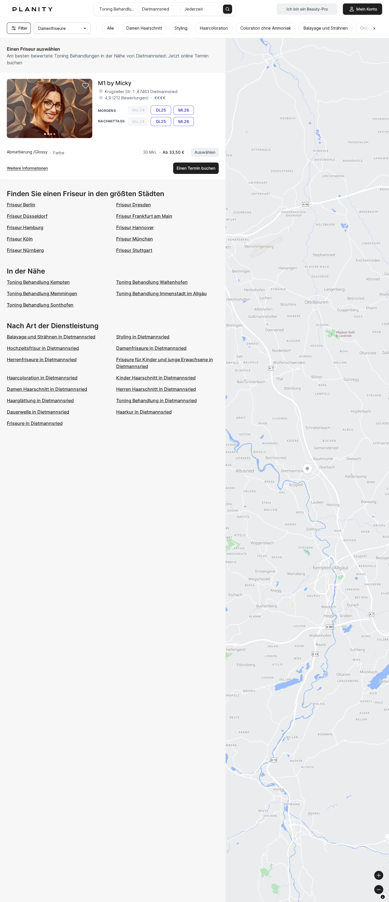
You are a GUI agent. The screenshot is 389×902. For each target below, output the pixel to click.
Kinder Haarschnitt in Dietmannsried (156, 378)
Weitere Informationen (27, 168)
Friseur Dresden (133, 204)
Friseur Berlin (21, 204)
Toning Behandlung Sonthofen (40, 305)
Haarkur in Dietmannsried (144, 412)
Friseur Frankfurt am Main (144, 216)
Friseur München (134, 239)
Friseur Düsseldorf (27, 216)
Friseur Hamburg (25, 227)
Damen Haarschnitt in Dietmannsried (47, 389)
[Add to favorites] (85, 85)
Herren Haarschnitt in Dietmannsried (156, 389)
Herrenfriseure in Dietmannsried (42, 359)
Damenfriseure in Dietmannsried (151, 348)
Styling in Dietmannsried (142, 337)
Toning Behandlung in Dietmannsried (156, 400)
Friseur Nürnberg (25, 250)
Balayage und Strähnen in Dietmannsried (51, 337)
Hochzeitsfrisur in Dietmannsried (43, 348)
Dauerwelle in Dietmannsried (38, 412)
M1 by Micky (114, 83)
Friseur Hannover (135, 227)
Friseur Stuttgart (134, 250)
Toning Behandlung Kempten (38, 282)
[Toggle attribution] (382, 896)
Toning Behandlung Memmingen (42, 293)
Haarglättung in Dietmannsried (40, 400)
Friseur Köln (20, 239)
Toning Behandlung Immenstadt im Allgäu (161, 293)
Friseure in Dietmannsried (35, 423)
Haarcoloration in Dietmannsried (42, 378)
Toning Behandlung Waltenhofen (152, 282)
